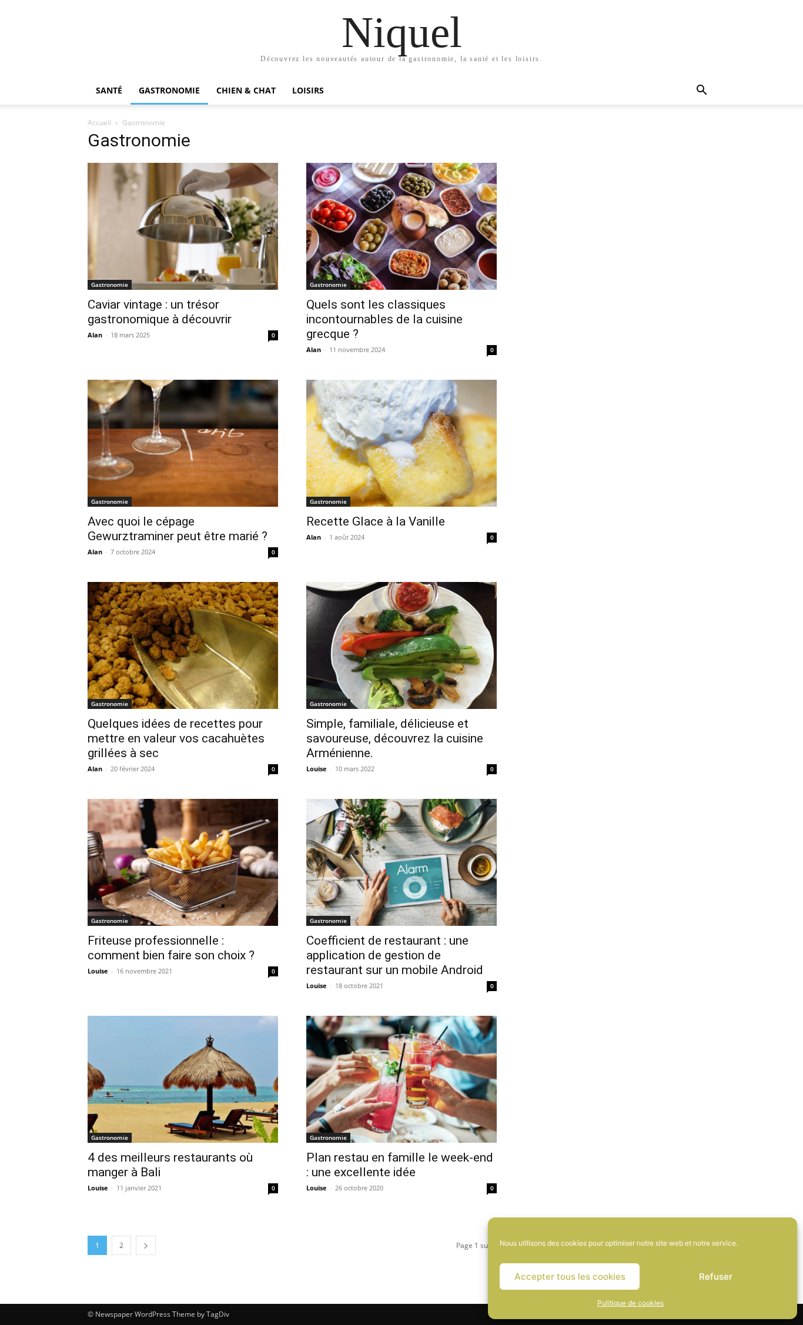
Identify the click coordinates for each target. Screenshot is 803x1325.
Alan (95, 334)
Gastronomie (169, 90)
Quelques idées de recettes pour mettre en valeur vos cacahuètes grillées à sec (176, 738)
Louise (316, 768)
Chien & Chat (246, 90)
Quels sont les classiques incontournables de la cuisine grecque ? (384, 319)
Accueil (99, 123)
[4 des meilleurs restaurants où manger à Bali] (183, 1079)
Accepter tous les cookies (569, 1276)
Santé (109, 90)
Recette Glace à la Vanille (375, 521)
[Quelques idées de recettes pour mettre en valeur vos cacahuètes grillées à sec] (183, 645)
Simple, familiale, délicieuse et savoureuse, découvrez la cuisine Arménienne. (394, 738)
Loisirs (308, 90)
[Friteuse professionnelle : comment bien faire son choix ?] (183, 862)
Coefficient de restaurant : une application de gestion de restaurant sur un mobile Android (394, 955)
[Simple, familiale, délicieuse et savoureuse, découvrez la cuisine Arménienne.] (401, 645)
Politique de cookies (630, 1303)
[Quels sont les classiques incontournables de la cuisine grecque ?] (401, 226)
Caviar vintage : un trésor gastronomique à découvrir (160, 311)
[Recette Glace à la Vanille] (401, 443)
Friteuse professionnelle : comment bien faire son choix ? (171, 947)
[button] (701, 91)
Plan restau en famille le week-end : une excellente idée (399, 1164)
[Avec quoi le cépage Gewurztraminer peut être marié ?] (183, 443)
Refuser (715, 1276)
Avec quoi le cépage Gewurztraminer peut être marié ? (177, 528)
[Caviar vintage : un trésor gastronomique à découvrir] (183, 226)
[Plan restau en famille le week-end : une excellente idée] (401, 1079)
